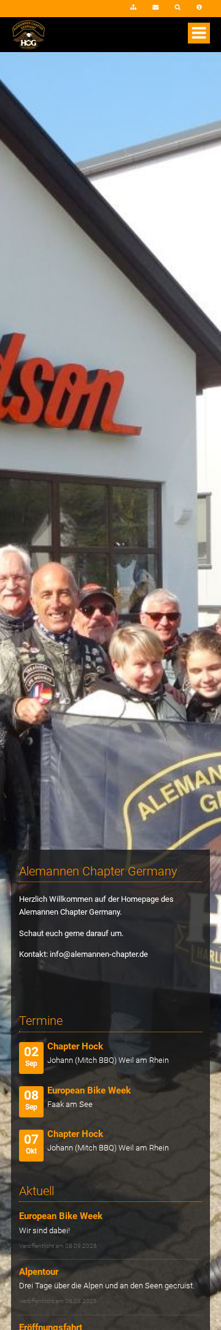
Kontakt (155, 8)
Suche (178, 8)
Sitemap (133, 8)
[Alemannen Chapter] (28, 46)
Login (104, 11)
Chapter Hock (75, 1046)
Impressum (199, 8)
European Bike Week (89, 1090)
